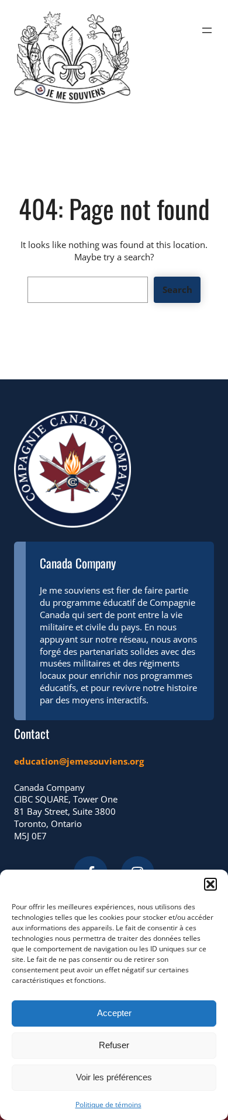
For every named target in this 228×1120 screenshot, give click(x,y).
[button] (210, 884)
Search (177, 289)
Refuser (114, 1045)
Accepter (114, 1013)
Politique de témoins (108, 1104)
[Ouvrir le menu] (207, 30)
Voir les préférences (114, 1077)
